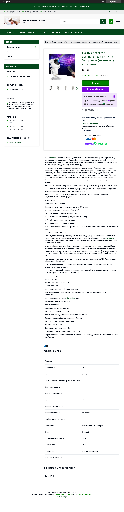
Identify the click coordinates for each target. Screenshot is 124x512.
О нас (44, 32)
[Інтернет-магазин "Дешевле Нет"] (12, 26)
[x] (47, 346)
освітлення (109, 238)
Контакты (55, 32)
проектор (54, 158)
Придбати (84, 6)
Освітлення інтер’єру (60, 42)
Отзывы (10, 57)
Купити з (91, 89)
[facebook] (45, 346)
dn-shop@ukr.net (15, 143)
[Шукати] (103, 21)
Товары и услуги (27, 32)
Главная (10, 32)
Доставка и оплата (74, 32)
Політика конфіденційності (83, 494)
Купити (95, 83)
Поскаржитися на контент (64, 494)
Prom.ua (73, 492)
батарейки (71, 298)
